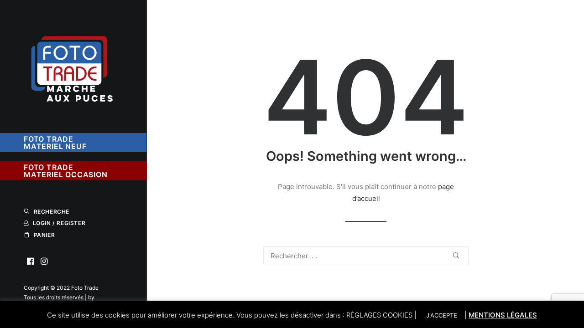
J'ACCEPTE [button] (441, 315)
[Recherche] (366, 255)
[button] (30, 261)
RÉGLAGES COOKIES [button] (379, 315)
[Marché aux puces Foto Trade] (73, 62)
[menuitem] (30, 261)
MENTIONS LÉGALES (503, 315)
